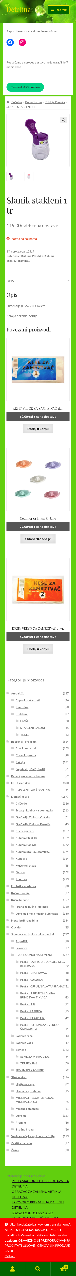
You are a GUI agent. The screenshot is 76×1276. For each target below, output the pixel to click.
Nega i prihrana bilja (24, 920)
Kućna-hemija (20, 893)
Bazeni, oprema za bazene (28, 776)
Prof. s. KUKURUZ (32, 979)
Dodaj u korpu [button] (38, 429)
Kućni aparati (25, 831)
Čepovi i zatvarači (28, 700)
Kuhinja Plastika (55, 102)
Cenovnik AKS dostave (25, 87)
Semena (21, 1049)
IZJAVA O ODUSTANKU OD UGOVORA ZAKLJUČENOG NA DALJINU (35, 1218)
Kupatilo (21, 858)
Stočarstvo (19, 1077)
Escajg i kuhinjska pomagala (34, 810)
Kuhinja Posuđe (26, 844)
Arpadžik (22, 941)
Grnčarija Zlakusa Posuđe (33, 824)
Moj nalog (12, 1269)
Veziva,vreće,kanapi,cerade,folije (33, 1136)
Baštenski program (23, 741)
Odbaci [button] (10, 1256)
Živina (15, 1150)
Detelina (18, 9)
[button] (63, 120)
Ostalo (20, 872)
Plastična (22, 707)
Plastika (21, 879)
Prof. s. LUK (27, 1004)
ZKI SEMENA (28, 1063)
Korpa (59, 1265)
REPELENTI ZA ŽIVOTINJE (33, 789)
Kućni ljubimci (20, 900)
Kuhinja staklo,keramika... (33, 851)
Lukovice (21, 948)
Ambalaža (17, 693)
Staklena (22, 714)
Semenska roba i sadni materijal (32, 934)
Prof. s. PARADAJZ (32, 1018)
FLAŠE (24, 721)
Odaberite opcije (38, 539)
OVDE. (9, 1251)
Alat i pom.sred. (26, 748)
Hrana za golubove (28, 1091)
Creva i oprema (26, 755)
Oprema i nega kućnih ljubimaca (37, 913)
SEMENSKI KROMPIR (30, 1070)
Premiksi (21, 1122)
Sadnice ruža (24, 1036)
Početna (16, 102)
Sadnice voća (24, 1042)
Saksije (20, 762)
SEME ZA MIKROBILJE (34, 1056)
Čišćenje (21, 803)
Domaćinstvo (33, 102)
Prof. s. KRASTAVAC (33, 972)
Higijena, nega (25, 1084)
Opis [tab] (10, 281)
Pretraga (38, 1269)
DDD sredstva (20, 783)
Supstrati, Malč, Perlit (30, 769)
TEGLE (24, 734)
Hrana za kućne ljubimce (32, 906)
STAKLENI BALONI (32, 727)
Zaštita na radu (21, 1143)
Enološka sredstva (23, 886)
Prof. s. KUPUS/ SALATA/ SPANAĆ (42, 986)
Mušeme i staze (26, 865)
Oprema (21, 1115)
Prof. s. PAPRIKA (31, 1011)
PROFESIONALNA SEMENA (34, 955)
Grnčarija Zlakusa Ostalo (33, 817)
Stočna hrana (25, 1129)
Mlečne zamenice (27, 1108)
